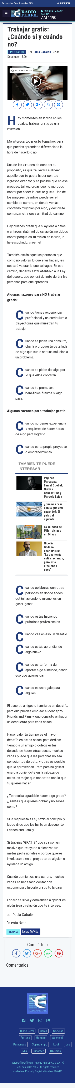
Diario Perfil (27, 1031)
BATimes (55, 1051)
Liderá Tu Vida (30, 931)
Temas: (13, 931)
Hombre (41, 1038)
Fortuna (25, 1038)
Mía (24, 1051)
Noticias (58, 1031)
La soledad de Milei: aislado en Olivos (53, 530)
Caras (43, 1031)
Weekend (57, 1038)
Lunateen (38, 1051)
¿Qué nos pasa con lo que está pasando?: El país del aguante (54, 512)
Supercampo (39, 1044)
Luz (68, 1044)
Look (56, 1044)
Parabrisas (19, 1044)
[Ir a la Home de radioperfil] (37, 1003)
